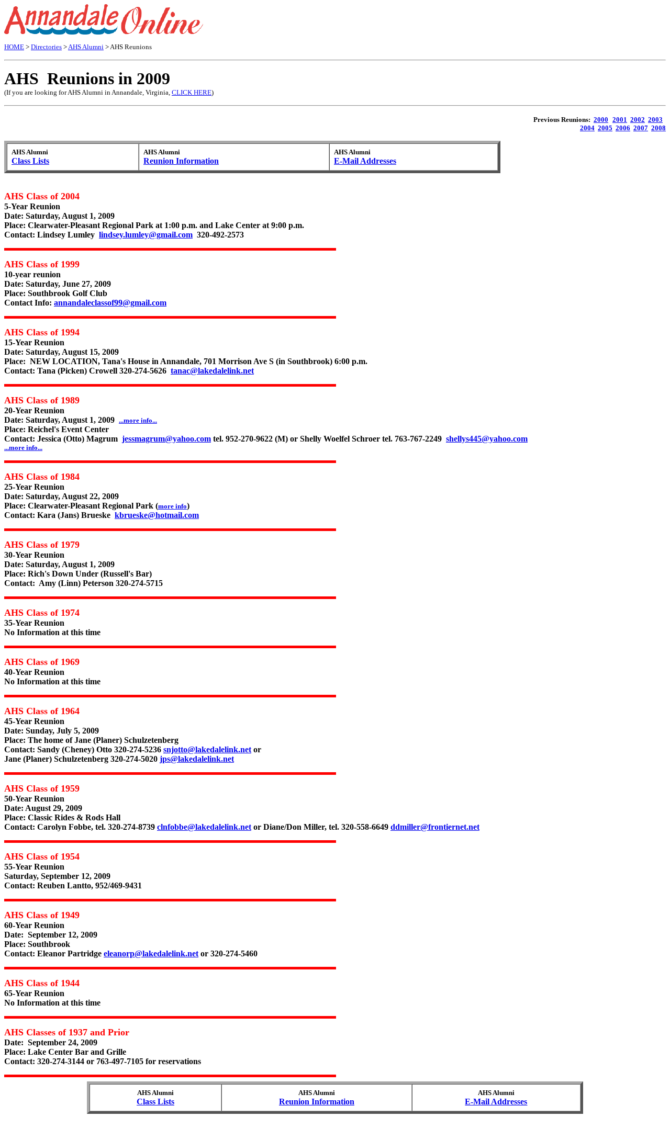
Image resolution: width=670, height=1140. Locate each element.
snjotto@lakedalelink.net (207, 749)
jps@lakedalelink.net (197, 758)
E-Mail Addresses (365, 160)
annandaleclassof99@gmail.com (110, 302)
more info (172, 506)
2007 (640, 128)
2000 (601, 119)
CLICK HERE (191, 92)
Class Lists (30, 160)
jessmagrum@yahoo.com (166, 438)
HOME (14, 47)
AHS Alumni (86, 47)
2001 (619, 119)
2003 (655, 119)
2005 (605, 128)
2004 (587, 128)
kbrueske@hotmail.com (157, 515)
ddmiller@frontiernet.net (434, 826)
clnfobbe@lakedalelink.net (204, 826)
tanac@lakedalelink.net (212, 370)
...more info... (23, 448)
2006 (623, 128)
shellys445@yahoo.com (487, 438)
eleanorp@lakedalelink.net (151, 953)
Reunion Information (181, 160)
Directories (46, 47)
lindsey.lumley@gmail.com (146, 234)
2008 (658, 128)
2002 (637, 119)
